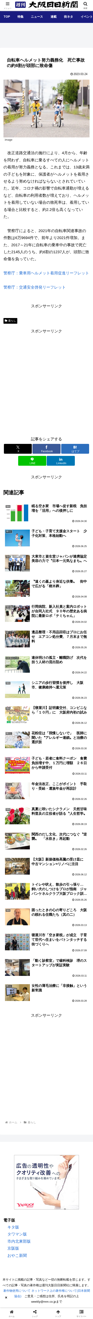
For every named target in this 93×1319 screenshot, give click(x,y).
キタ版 (13, 1227)
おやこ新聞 (17, 1255)
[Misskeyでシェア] (77, 1176)
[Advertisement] (46, 382)
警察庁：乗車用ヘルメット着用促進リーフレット (46, 273)
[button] (83, 858)
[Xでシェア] (15, 1176)
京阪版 (13, 1248)
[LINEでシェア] (57, 1188)
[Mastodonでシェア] (36, 1176)
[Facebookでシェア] (15, 1188)
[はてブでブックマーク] (36, 1188)
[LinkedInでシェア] (36, 1200)
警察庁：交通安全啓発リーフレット (34, 287)
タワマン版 (17, 1234)
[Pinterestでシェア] (77, 1188)
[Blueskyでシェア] (57, 1176)
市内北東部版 (19, 1241)
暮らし (12, 320)
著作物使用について (16, 1290)
